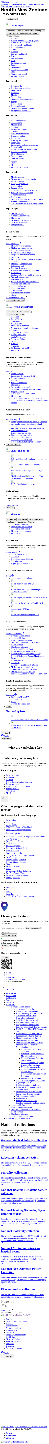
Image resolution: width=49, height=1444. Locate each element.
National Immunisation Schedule (24, 190)
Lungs (13, 65)
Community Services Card (21, 437)
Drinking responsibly (19, 140)
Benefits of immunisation (21, 201)
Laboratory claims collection (32, 1054)
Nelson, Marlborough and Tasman (24, 328)
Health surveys (17, 645)
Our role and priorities (20, 524)
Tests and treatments (25, 31)
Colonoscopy (16, 123)
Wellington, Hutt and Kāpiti (22, 348)
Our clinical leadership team (22, 559)
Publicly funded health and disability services (29, 422)
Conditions (11, 31)
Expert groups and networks (22, 563)
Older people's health (19, 70)
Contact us (22, 522)
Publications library (36, 519)
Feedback (10, 371)
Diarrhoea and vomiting (20, 88)
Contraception (16, 186)
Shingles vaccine (17, 225)
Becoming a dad (17, 279)
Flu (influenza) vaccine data (27, 1038)
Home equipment (18, 106)
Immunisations (12, 33)
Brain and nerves (17, 47)
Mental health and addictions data (29, 1042)
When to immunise (18, 195)
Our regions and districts (20, 529)
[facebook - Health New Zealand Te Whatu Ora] (2, 1360)
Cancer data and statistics (26, 1016)
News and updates (13, 1328)
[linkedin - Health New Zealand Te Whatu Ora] (2, 1367)
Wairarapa (15, 346)
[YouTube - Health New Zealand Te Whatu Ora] (2, 1417)
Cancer (14, 49)
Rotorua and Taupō (18, 335)
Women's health (17, 76)
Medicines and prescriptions (22, 99)
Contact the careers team (20, 704)
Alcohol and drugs (18, 286)
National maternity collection (32, 1067)
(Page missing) (12, 505)
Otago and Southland (19, 332)
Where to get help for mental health (25, 282)
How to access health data (21, 640)
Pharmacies (15, 385)
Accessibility (11, 1435)
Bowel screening (17, 181)
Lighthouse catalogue (19, 647)
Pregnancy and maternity (29, 33)
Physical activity (17, 154)
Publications (11, 998)
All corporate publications (21, 578)
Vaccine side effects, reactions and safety (27, 199)
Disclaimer (10, 1346)
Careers (24, 4)
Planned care (16, 396)
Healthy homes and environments (24, 149)
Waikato (14, 344)
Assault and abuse (18, 288)
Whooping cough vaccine (21, 216)
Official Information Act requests (24, 669)
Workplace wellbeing (19, 167)
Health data (11, 522)
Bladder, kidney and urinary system (25, 40)
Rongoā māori (16, 104)
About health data (18, 638)
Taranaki (14, 341)
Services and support (14, 1348)
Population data (22, 1098)
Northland (15, 330)
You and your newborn (20, 277)
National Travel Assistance (21, 440)
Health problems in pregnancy (23, 252)
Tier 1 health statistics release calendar (26, 642)
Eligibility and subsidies (15, 314)
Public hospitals (17, 374)
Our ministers (16, 561)
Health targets (11, 552)
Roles (13, 702)
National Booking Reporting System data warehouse (32, 1064)
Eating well (15, 143)
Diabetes (14, 52)
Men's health (16, 67)
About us (10, 508)
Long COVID (16, 90)
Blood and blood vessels (20, 43)
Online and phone (13, 444)
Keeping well (39, 31)
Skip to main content (9, 2)
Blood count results (18, 120)
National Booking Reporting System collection (32, 1059)
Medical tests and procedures (22, 108)
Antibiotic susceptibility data (27, 1011)
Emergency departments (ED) (23, 376)
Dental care (15, 138)
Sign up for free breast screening (24, 179)
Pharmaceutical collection (31, 1078)
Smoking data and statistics (26, 1101)
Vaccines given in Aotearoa (22, 193)
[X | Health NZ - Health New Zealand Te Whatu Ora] (2, 1424)
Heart (13, 61)
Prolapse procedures (19, 129)
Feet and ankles (17, 58)
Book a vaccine (17, 197)
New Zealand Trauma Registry (23, 649)
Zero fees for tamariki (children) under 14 (27, 428)
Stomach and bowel (19, 74)
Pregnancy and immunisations (23, 255)
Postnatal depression (19, 268)
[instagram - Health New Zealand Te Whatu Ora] (2, 1364)
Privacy (9, 1433)
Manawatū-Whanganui (20, 326)
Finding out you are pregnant (22, 248)
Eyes (13, 56)
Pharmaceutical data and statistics (29, 1092)
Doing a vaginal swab (19, 184)
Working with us (17, 533)
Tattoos (14, 160)
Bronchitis (15, 93)
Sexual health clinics (19, 383)
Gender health (16, 147)
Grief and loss (16, 290)
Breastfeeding (16, 273)
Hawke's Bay (16, 323)
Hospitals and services (15, 300)
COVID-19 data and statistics (27, 1020)
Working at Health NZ (20, 697)
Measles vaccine (17, 177)
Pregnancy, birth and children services (26, 275)
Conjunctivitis (16, 97)
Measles (14, 95)
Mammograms (16, 125)
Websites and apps (13, 1341)
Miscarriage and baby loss (21, 264)
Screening (15, 257)
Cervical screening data (25, 1018)
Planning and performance (21, 531)
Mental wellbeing (13, 36)
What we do (11, 519)
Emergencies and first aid (21, 110)
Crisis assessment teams (20, 284)
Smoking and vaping (19, 158)
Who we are (22, 519)
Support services (17, 391)
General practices (18, 378)
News (8, 576)
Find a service (25, 312)
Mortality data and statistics (27, 1045)
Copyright (10, 1438)
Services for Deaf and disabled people (26, 389)
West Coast (15, 350)
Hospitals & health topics (11, 4)
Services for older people (21, 387)
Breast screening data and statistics (29, 1013)
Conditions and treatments (16, 1321)
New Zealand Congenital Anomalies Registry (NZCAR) (30, 1081)
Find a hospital (12, 312)
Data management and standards (24, 651)
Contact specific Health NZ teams (24, 665)
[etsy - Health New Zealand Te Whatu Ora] (24, 1414)
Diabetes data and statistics (26, 1022)
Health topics (12, 19)
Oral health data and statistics (27, 1085)
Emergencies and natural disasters (24, 145)
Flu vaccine (15, 218)
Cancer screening (18, 136)
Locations (10, 1344)
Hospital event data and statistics (29, 1034)
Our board (15, 557)
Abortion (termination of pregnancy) (25, 270)
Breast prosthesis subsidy (21, 433)
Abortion (14, 127)
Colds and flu (16, 86)
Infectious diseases (18, 63)
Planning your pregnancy (21, 246)
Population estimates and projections (30, 1103)
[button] (5, 1306)
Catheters (14, 131)
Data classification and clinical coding (26, 654)
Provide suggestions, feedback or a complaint (29, 674)
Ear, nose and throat (19, 54)
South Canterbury (18, 337)
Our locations (16, 699)
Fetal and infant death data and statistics (31, 1027)
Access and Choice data (25, 1009)
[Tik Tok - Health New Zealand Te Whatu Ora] (2, 1421)
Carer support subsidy (19, 431)
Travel (13, 163)
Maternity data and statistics (27, 1040)
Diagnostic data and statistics (27, 1025)
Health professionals (36, 4)
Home (8, 973)
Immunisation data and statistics (28, 1036)
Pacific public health (19, 152)
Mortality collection (29, 1056)
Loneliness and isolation (20, 293)
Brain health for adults (20, 134)
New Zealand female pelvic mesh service (27, 398)
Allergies (14, 38)
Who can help (12, 419)
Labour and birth (17, 266)
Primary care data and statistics (28, 1094)
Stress (13, 295)
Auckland (15, 317)
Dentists (14, 380)
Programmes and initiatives (21, 527)
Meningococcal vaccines (21, 220)
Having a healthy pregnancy (22, 250)
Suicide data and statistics (26, 1096)
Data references (17, 660)
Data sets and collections (21, 636)
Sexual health (16, 156)
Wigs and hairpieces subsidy (22, 435)
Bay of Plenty (16, 319)
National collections (24, 1047)
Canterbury (15, 321)
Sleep (13, 165)
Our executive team (19, 554)
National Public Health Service (23, 394)
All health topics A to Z (15, 298)
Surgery (14, 102)
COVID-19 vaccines (19, 222)
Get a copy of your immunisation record (27, 204)
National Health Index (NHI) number (26, 442)
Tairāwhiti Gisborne (19, 339)
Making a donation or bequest (23, 671)
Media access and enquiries (22, 667)
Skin (13, 72)
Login (6, 736)
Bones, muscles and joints (21, 45)
